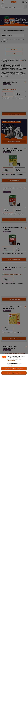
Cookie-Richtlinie (11, 360)
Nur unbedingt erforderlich (14, 373)
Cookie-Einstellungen (14, 365)
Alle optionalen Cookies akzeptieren (14, 368)
